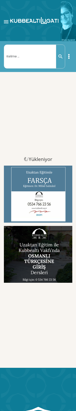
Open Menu (6, 22)
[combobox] (30, 56)
